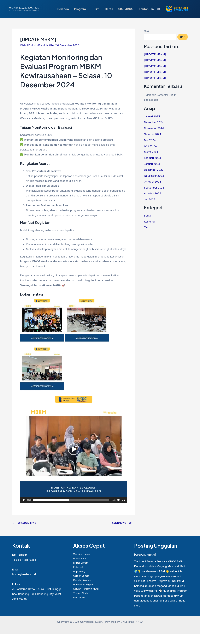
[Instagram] (158, 9)
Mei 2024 (150, 140)
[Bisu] (118, 499)
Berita (109, 9)
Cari (146, 31)
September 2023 (154, 187)
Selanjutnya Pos (123, 522)
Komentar (149, 221)
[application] (73, 449)
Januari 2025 (152, 116)
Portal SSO (79, 558)
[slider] (71, 500)
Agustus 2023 (152, 193)
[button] (87, 9)
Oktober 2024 (152, 134)
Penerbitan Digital (83, 584)
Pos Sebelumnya (24, 522)
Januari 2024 (152, 163)
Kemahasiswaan (82, 580)
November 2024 (154, 128)
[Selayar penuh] (123, 499)
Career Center (81, 575)
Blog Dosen (79, 597)
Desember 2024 (154, 122)
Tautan (144, 9)
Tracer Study (80, 593)
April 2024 (150, 146)
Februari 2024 (152, 157)
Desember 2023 (154, 169)
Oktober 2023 (152, 181)
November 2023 (154, 175)
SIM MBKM (126, 9)
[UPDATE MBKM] (155, 54)
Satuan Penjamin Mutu (86, 588)
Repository (79, 571)
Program (80, 9)
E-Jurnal (78, 567)
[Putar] (23, 499)
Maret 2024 (151, 152)
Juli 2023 (149, 199)
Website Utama (81, 554)
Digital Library (80, 562)
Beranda (63, 9)
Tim (97, 9)
